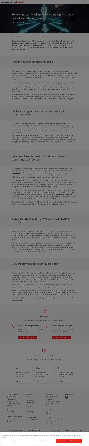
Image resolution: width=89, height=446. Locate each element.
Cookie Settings (41, 441)
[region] (44, 439)
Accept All (69, 441)
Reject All (15, 441)
